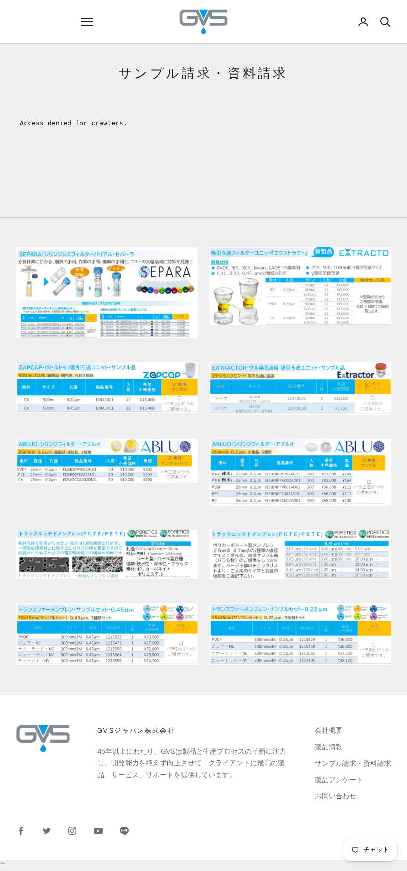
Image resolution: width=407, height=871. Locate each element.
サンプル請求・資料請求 (353, 763)
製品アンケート (339, 779)
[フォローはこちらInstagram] (72, 831)
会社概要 (328, 730)
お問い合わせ (335, 796)
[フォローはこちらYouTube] (98, 831)
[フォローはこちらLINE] (124, 831)
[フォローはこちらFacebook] (21, 831)
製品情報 (328, 746)
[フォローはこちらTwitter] (47, 831)
